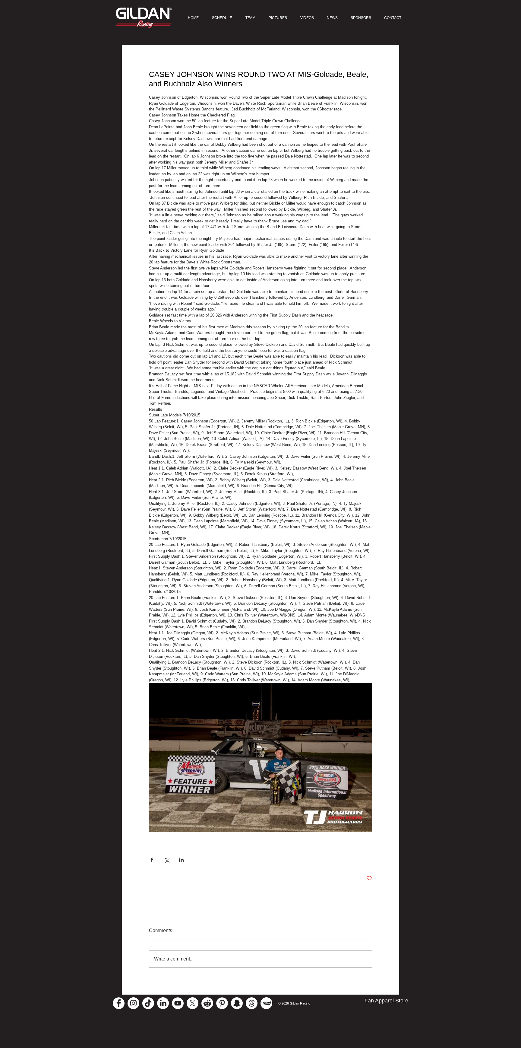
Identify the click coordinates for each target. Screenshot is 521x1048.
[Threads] (251, 1003)
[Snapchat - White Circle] (237, 1003)
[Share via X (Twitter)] (166, 860)
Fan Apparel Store (386, 1001)
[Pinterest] (222, 1003)
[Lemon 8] (266, 1003)
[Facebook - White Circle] (119, 1003)
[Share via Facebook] (152, 860)
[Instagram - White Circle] (133, 1003)
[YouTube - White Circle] (178, 1003)
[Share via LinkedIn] (181, 860)
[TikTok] (148, 1003)
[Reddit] (207, 1003)
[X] (192, 1003)
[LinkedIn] (163, 1003)
